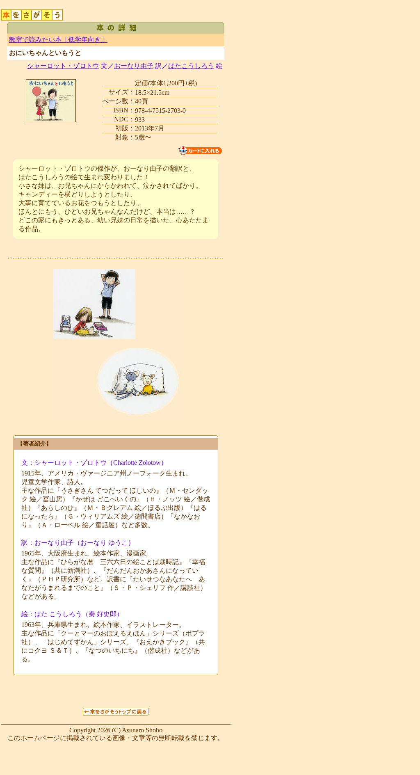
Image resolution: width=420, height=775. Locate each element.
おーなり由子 (133, 65)
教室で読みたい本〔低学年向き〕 (58, 39)
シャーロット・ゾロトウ (63, 65)
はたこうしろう (191, 65)
